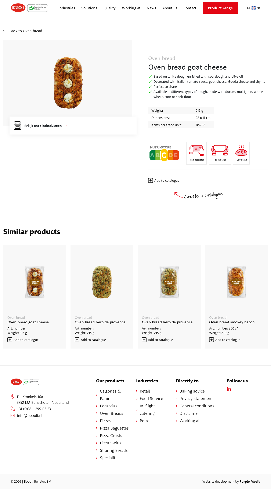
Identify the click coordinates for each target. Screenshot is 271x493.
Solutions (89, 7)
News (151, 7)
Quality (110, 7)
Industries (66, 7)
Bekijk (43, 126)
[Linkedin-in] (229, 389)
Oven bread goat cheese (28, 322)
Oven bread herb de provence (100, 322)
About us (169, 7)
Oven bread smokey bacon (232, 322)
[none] (251, 8)
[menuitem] (251, 8)
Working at (131, 7)
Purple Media (250, 481)
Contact (190, 7)
